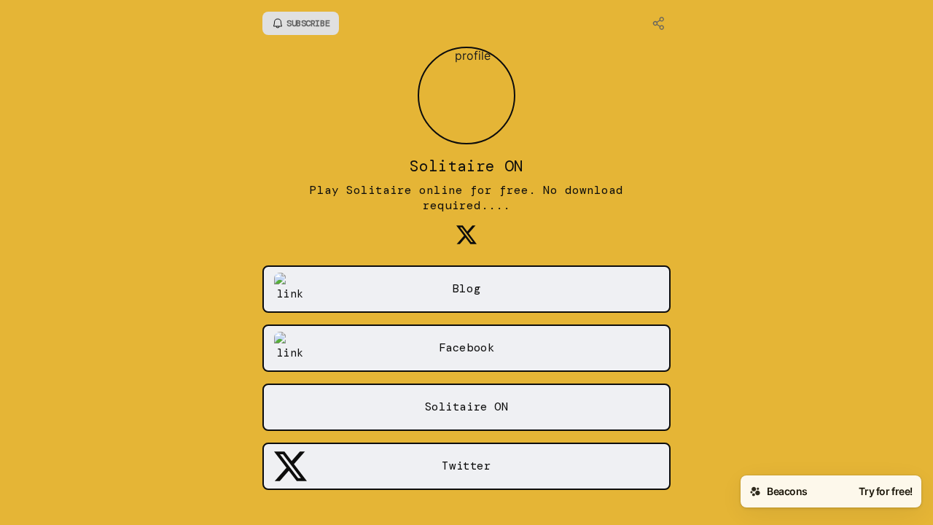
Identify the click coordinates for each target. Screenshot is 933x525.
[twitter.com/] (466, 236)
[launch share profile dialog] (659, 23)
